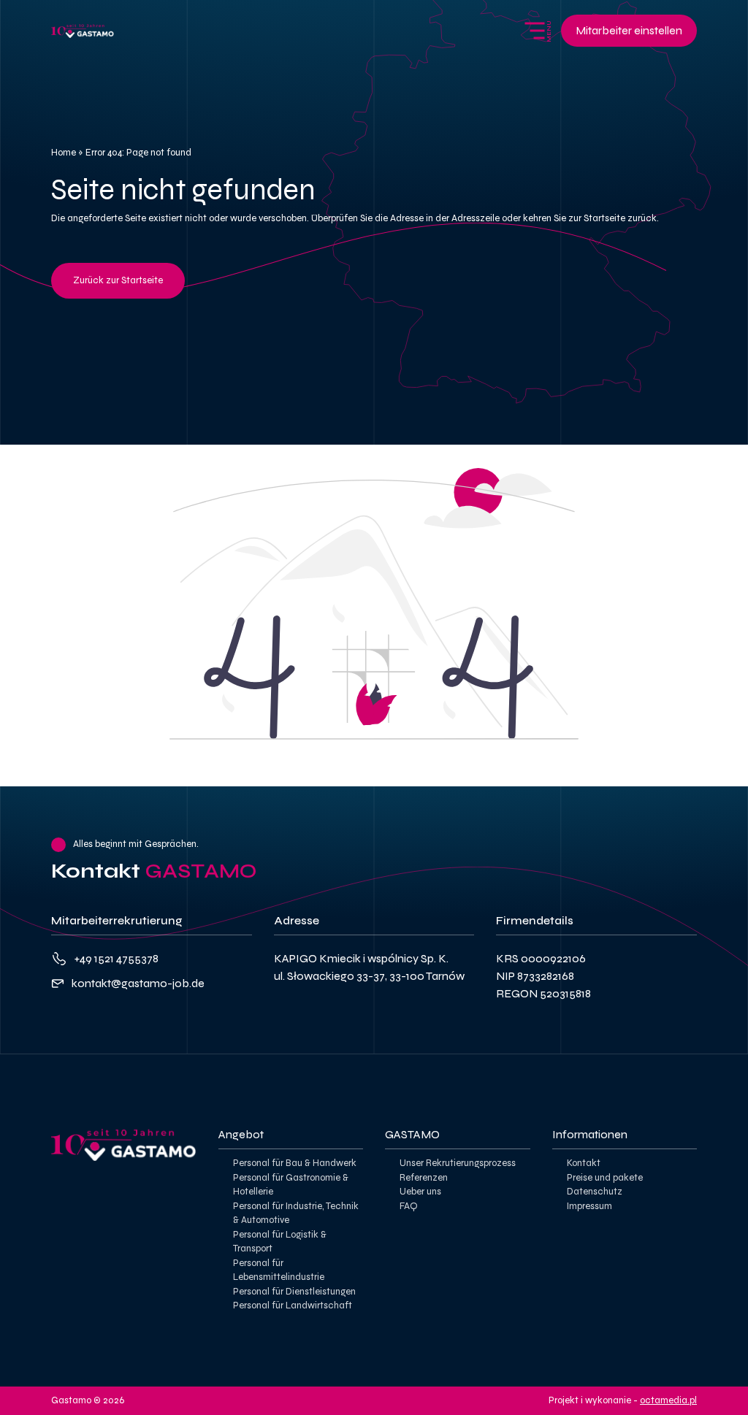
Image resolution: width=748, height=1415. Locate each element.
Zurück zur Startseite (118, 280)
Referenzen (424, 1178)
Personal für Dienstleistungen (294, 1291)
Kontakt (583, 1163)
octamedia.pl (668, 1400)
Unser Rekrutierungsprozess (458, 1163)
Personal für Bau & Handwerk (294, 1163)
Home (63, 152)
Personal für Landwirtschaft (292, 1305)
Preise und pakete (605, 1178)
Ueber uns (420, 1191)
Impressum (589, 1206)
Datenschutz (594, 1191)
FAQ (409, 1206)
